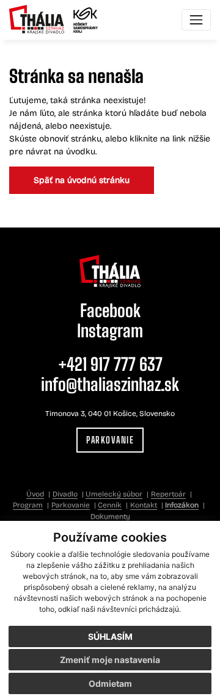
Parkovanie (110, 439)
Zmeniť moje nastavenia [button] (110, 659)
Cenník (110, 505)
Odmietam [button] (110, 683)
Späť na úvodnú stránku (82, 180)
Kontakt (143, 505)
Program (28, 505)
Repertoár (168, 494)
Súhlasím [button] (110, 636)
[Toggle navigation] (196, 19)
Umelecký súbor (114, 494)
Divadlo (65, 494)
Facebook (110, 310)
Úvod (35, 494)
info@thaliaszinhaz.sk (110, 384)
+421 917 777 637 (110, 364)
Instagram (110, 330)
